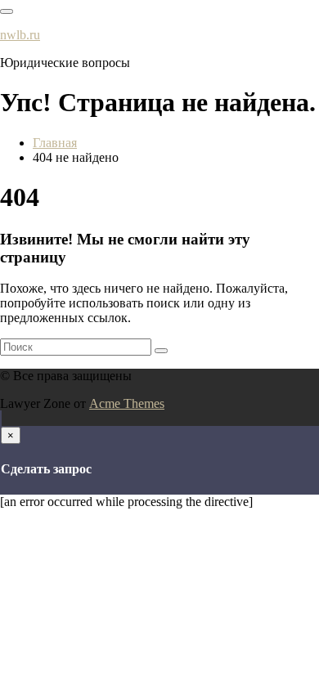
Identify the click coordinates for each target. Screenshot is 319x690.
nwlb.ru (20, 35)
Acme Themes (126, 403)
